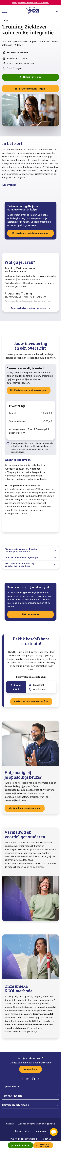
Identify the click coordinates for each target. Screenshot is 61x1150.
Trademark (46, 1139)
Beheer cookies (22, 1131)
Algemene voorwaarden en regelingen (36, 1124)
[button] (54, 1132)
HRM (6, 20)
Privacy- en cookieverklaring (23, 1139)
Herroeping (40, 1131)
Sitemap (10, 1124)
